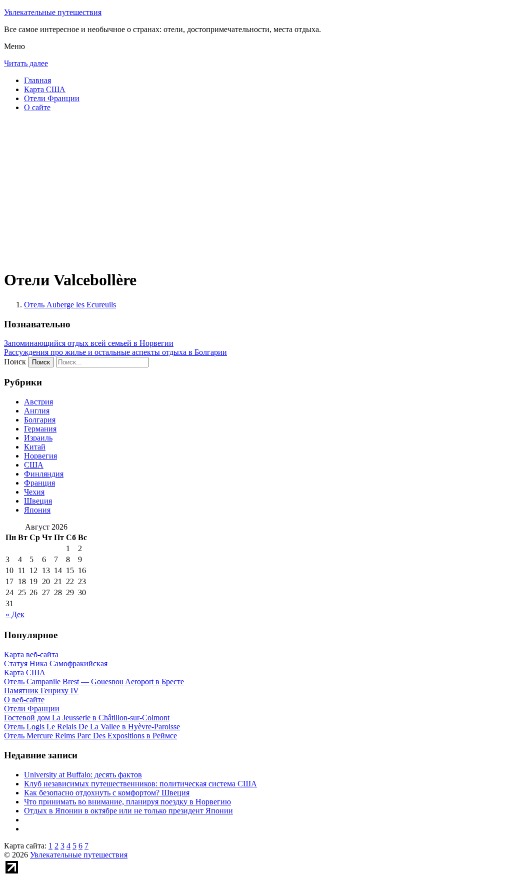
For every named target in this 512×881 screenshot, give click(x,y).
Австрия (38, 401)
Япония (37, 510)
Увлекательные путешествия (53, 12)
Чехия (34, 492)
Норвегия (40, 456)
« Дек (15, 614)
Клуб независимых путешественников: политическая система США (140, 783)
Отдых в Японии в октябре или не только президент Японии (128, 810)
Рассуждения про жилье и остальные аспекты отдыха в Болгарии (115, 352)
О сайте (37, 107)
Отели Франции (52, 98)
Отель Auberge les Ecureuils (70, 304)
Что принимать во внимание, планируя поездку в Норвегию (127, 801)
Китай (35, 447)
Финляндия (44, 474)
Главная (37, 80)
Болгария (40, 419)
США (34, 465)
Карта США (45, 89)
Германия (40, 428)
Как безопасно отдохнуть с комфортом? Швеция (107, 792)
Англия (37, 410)
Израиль (38, 437)
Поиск (15, 361)
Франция (39, 483)
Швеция (38, 501)
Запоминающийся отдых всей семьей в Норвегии (89, 343)
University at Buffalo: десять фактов (83, 774)
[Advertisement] (256, 190)
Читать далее (26, 63)
